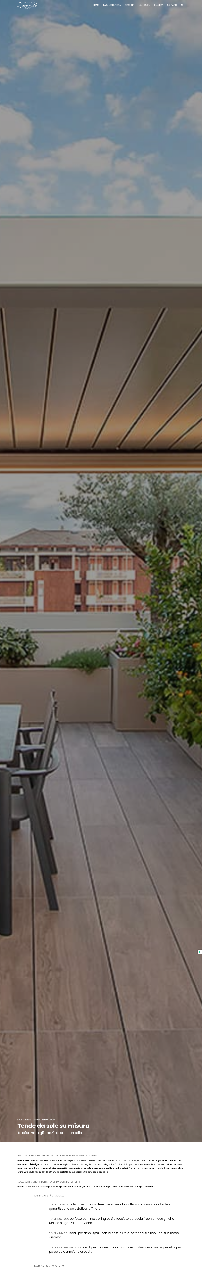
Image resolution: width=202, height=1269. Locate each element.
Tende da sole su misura (44, 1120)
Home (19, 1120)
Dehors (28, 1120)
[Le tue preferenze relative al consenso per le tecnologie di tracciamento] (200, 952)
